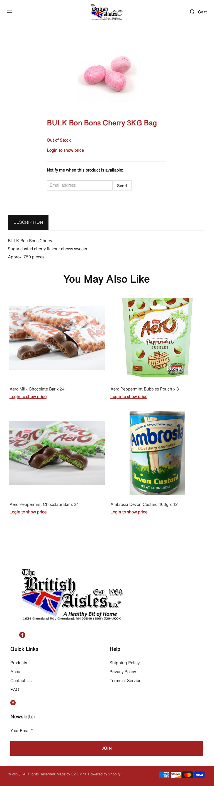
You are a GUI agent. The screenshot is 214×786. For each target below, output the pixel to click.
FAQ (14, 690)
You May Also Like (106, 279)
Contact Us (20, 681)
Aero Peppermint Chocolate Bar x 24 (44, 505)
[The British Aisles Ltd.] (107, 11)
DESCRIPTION (28, 223)
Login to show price (65, 150)
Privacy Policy (123, 672)
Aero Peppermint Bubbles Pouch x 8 (144, 389)
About (16, 672)
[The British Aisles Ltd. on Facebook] (22, 637)
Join (106, 748)
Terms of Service (125, 681)
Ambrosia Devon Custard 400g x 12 (144, 505)
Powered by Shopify (104, 774)
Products (18, 663)
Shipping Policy (125, 663)
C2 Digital (79, 774)
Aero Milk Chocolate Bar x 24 (37, 389)
